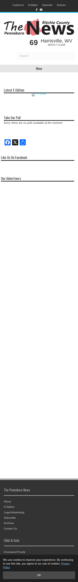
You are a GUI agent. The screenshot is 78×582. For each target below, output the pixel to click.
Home (7, 501)
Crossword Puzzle (14, 551)
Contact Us (18, 5)
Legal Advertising (14, 512)
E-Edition (33, 5)
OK (39, 575)
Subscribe (47, 5)
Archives (61, 5)
